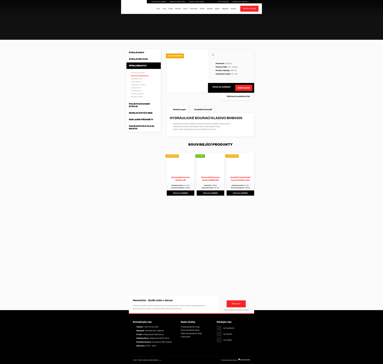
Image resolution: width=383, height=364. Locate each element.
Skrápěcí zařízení (137, 96)
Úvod (158, 8)
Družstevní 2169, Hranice (196, 1)
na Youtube (256, 1)
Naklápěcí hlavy (136, 79)
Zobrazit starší (191, 282)
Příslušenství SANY (138, 73)
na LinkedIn (259, 1)
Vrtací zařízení (136, 82)
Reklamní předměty (141, 119)
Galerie (217, 8)
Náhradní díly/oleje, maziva (142, 127)
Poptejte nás (249, 9)
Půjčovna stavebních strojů (191, 333)
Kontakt (233, 8)
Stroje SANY (136, 52)
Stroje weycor (138, 59)
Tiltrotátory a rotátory (138, 85)
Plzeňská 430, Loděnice (159, 1)
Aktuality (209, 8)
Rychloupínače (136, 91)
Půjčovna (178, 8)
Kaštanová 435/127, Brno (177, 1)
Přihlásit (236, 304)
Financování (193, 8)
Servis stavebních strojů (190, 330)
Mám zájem (244, 88)
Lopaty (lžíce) (136, 88)
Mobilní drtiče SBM (140, 113)
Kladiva (196, 30)
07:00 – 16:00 (146, 346)
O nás (164, 8)
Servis (185, 8)
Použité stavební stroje (139, 105)
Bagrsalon (225, 8)
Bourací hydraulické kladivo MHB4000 (207, 30)
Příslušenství (178, 30)
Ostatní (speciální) (137, 94)
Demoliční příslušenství (188, 30)
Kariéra (202, 8)
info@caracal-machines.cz (240, 1)
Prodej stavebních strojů (190, 327)
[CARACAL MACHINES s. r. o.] (133, 9)
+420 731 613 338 (222, 1)
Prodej (170, 8)
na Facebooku (253, 1)
